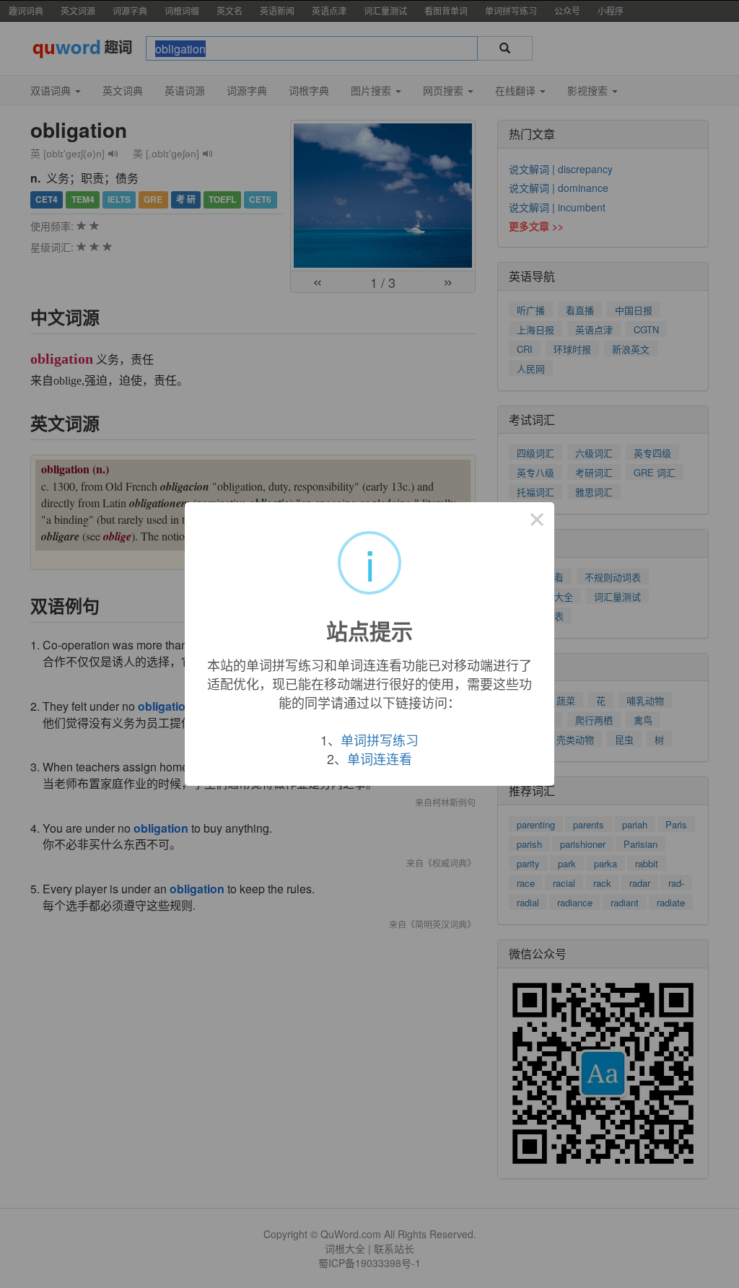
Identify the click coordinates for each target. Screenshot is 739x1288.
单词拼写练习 (380, 739)
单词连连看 (379, 758)
